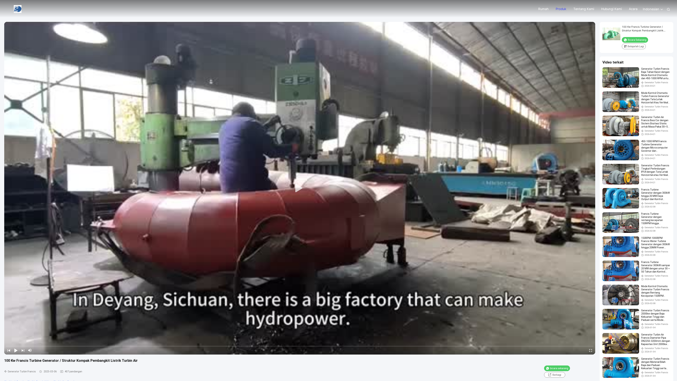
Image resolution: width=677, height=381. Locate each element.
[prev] (8, 350)
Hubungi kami (611, 9)
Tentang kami (583, 9)
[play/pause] (15, 350)
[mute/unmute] (29, 350)
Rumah (543, 9)
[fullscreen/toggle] (590, 350)
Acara (633, 9)
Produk (561, 9)
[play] (299, 188)
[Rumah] (17, 8)
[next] (22, 350)
